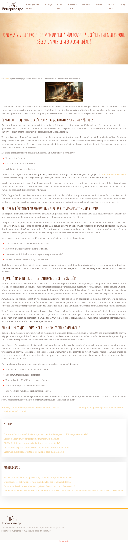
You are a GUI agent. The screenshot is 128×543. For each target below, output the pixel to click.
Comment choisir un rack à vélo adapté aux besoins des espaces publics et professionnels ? (46, 434)
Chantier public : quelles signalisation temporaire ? (100, 407)
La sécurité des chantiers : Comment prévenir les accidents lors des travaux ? (39, 486)
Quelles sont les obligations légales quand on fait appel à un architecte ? (37, 482)
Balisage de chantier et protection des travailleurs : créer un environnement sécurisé (31, 409)
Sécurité (98, 4)
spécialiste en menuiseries (114, 174)
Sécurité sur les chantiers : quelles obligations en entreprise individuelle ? (38, 477)
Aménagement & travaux (32, 6)
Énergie (48, 4)
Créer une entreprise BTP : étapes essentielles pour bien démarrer (34, 451)
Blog (123, 4)
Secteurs (86, 4)
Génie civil (59, 6)
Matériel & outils (72, 6)
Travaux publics (110, 6)
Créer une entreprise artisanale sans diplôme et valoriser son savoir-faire (38, 447)
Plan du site (64, 541)
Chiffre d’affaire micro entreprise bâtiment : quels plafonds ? (32, 438)
